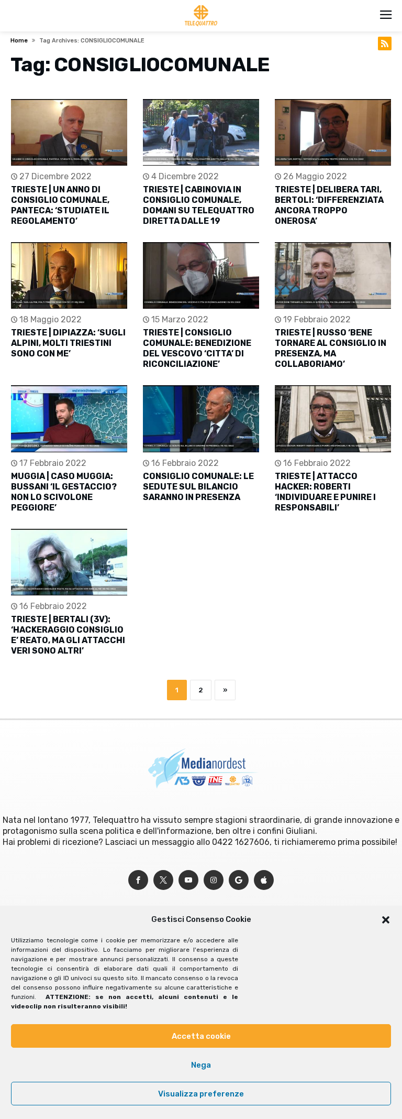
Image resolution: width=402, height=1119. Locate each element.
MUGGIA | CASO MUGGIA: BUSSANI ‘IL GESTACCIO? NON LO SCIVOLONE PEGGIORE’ (64, 492)
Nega (201, 1065)
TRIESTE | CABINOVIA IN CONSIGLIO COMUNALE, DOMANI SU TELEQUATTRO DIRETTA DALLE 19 (198, 205)
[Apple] (264, 880)
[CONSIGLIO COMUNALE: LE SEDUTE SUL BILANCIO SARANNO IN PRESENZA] (201, 418)
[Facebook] (138, 880)
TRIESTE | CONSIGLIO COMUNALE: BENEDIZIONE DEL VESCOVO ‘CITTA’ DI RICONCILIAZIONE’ (197, 348)
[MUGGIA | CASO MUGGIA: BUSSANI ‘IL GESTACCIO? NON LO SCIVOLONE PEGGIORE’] (69, 418)
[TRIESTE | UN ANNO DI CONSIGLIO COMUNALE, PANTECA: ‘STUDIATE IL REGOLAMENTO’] (69, 132)
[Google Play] (239, 880)
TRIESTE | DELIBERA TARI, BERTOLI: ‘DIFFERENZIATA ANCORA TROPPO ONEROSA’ (329, 205)
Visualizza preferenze (201, 1094)
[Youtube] (188, 880)
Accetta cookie (201, 1036)
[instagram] (214, 880)
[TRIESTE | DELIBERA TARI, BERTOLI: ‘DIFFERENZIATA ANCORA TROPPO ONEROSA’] (333, 132)
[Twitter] (163, 880)
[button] (386, 920)
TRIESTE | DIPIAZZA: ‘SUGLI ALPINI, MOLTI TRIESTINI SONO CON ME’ (68, 343)
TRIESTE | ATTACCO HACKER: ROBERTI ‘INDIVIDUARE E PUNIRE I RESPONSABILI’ (325, 492)
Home (19, 40)
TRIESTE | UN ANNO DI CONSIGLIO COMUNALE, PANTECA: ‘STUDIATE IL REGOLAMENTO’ (60, 205)
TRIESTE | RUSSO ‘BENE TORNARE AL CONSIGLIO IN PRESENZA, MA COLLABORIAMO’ (330, 348)
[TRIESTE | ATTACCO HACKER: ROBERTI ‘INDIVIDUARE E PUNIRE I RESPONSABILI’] (333, 418)
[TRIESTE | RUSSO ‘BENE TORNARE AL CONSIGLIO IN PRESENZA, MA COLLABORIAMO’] (333, 275)
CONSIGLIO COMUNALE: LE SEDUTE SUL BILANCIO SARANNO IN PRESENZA (198, 486)
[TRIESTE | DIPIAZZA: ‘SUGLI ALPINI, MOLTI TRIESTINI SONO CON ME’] (69, 275)
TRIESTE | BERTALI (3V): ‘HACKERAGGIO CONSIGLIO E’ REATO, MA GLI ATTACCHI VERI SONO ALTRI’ (68, 635)
